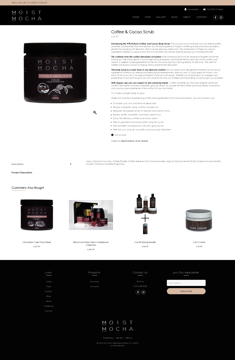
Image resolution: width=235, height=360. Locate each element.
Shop (148, 17)
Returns (129, 338)
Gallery (161, 17)
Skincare (144, 141)
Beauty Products (127, 141)
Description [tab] (18, 164)
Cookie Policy (108, 338)
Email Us (140, 281)
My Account (193, 9)
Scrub (137, 141)
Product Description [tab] (22, 172)
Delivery (119, 338)
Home (136, 17)
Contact (202, 17)
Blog (175, 17)
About (187, 17)
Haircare (94, 281)
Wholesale (49, 306)
